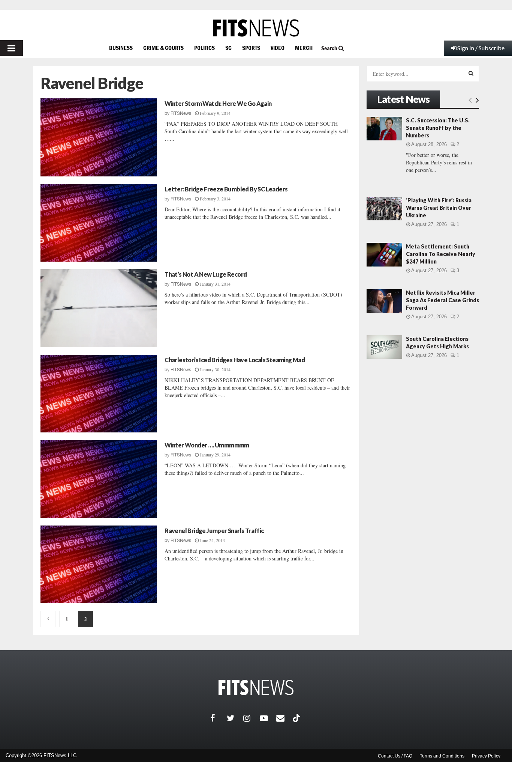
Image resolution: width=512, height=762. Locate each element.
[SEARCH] (471, 73)
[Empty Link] (470, 99)
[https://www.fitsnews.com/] (256, 28)
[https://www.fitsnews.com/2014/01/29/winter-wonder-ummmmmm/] (98, 479)
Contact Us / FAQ (395, 756)
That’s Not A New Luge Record (206, 274)
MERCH (304, 47)
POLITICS (204, 47)
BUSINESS (121, 47)
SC (228, 47)
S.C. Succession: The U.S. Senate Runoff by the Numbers (438, 128)
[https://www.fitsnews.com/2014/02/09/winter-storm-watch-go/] (98, 137)
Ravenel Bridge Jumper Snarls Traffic (214, 530)
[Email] (284, 718)
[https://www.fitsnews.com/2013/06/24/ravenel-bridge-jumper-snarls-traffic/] (98, 565)
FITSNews (181, 113)
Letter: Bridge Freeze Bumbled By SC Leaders (226, 189)
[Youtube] (268, 718)
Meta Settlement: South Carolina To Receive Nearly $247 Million (440, 254)
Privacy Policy (486, 756)
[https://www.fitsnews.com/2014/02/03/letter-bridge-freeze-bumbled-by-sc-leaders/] (98, 223)
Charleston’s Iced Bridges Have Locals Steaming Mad (235, 359)
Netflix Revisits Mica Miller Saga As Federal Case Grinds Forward (442, 300)
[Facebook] (218, 718)
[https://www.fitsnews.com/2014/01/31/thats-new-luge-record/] (98, 308)
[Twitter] (235, 718)
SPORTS (251, 47)
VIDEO (277, 47)
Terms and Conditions (442, 756)
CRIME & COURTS (163, 47)
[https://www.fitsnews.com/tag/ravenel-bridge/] (47, 619)
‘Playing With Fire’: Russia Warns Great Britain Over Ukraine (439, 207)
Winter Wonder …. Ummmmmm (207, 445)
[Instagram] (251, 718)
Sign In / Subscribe (481, 47)
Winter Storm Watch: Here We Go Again (218, 103)
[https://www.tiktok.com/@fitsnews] (297, 718)
